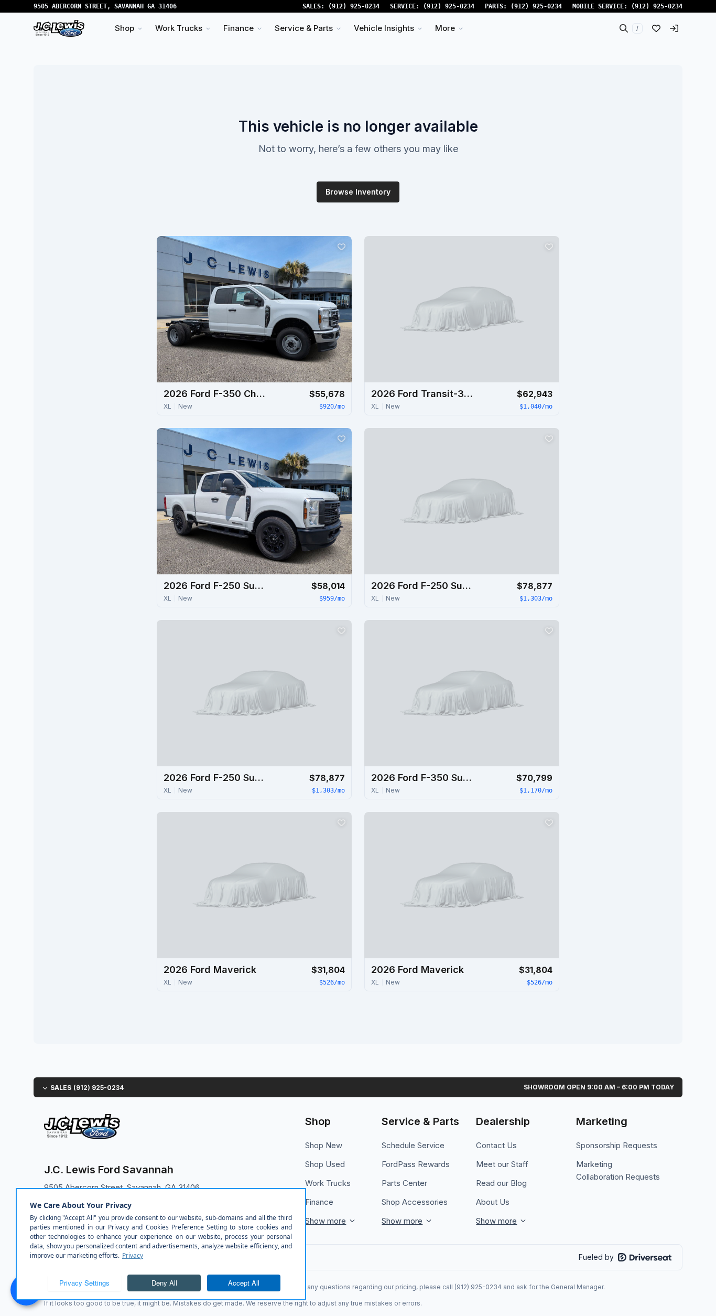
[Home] (59, 28)
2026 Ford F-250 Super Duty (216, 585)
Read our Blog (501, 1183)
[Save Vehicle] (341, 246)
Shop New (323, 1145)
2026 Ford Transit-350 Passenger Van (423, 393)
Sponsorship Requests (616, 1145)
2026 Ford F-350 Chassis (216, 393)
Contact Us (496, 1145)
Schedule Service (413, 1145)
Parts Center (404, 1183)
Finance (319, 1202)
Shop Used (325, 1164)
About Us (492, 1202)
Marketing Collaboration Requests (618, 1170)
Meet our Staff (502, 1164)
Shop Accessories (415, 1202)
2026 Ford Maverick (210, 969)
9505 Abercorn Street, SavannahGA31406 (105, 6)
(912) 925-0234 (353, 6)
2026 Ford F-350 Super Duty (423, 777)
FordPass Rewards (416, 1164)
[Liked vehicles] (656, 28)
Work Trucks (328, 1183)
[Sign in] (674, 28)
